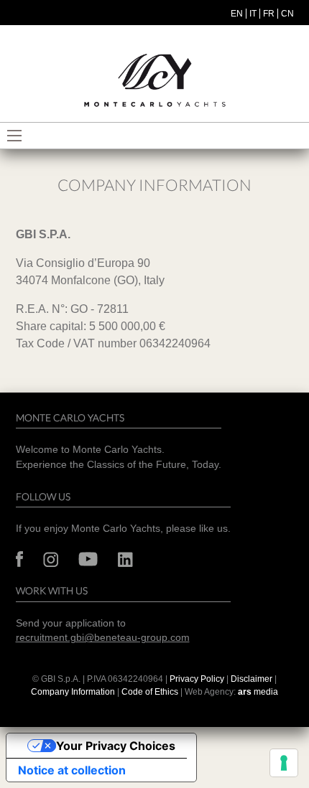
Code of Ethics (149, 692)
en (237, 14)
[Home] (154, 81)
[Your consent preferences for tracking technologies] (284, 763)
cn (287, 14)
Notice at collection (72, 770)
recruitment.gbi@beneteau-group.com (103, 637)
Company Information (73, 692)
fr (269, 14)
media (258, 692)
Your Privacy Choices (115, 745)
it (253, 14)
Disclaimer (253, 679)
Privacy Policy (197, 679)
